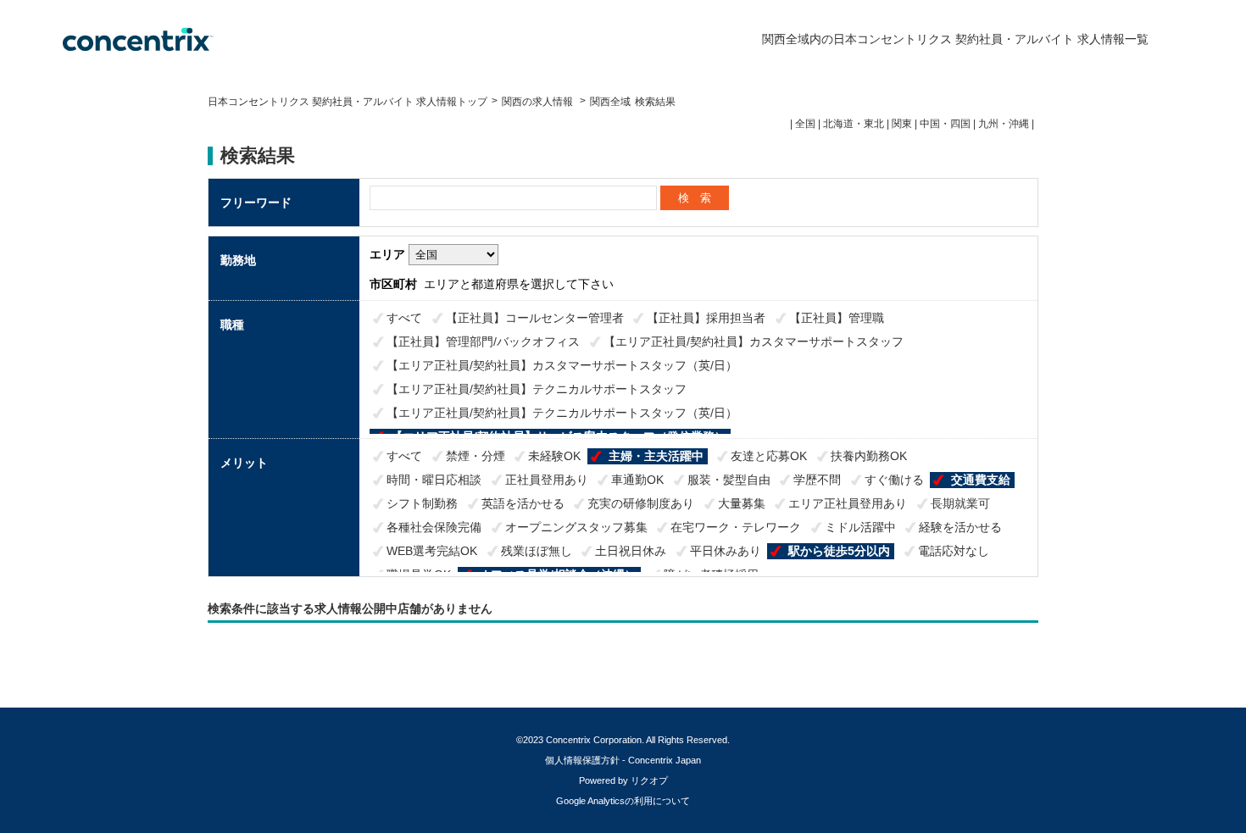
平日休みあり (725, 551)
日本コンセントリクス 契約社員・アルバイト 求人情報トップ (347, 102)
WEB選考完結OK (432, 551)
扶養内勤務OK (869, 456)
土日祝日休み (630, 551)
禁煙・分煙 (475, 456)
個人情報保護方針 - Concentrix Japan (623, 760)
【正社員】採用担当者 (706, 318)
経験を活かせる (960, 527)
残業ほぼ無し (536, 551)
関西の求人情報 (539, 102)
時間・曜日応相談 (434, 479)
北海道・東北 (853, 124)
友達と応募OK (769, 456)
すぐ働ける (894, 479)
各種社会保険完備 (434, 527)
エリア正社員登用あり (847, 503)
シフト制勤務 (422, 503)
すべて (404, 318)
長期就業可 (960, 503)
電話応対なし (953, 551)
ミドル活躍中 (860, 527)
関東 (902, 124)
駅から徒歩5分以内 (839, 551)
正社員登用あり (546, 479)
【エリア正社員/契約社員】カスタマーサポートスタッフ (754, 341)
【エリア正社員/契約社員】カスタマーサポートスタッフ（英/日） (562, 365)
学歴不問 (817, 479)
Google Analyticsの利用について (623, 801)
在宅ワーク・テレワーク (735, 527)
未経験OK (554, 456)
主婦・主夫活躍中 (656, 456)
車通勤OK (637, 479)
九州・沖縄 (1003, 124)
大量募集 (741, 503)
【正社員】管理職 (836, 318)
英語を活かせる (523, 503)
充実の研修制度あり (640, 503)
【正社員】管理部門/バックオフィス (483, 341)
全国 (805, 124)
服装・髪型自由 (728, 479)
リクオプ (649, 780)
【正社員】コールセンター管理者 (535, 318)
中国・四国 (945, 124)
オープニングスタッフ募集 (576, 527)
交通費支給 (980, 479)
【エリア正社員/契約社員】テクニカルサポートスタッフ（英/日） (562, 412)
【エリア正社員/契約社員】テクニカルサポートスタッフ (537, 389)
